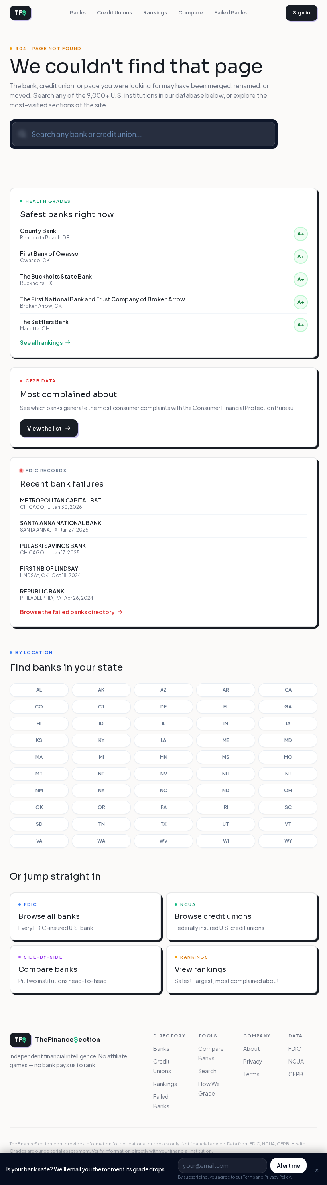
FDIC (294, 1048)
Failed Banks (230, 12)
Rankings (155, 12)
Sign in (301, 12)
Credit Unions (114, 12)
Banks (78, 12)
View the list (44, 428)
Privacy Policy (277, 1177)
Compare (190, 12)
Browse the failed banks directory (67, 611)
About (251, 1048)
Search (207, 1070)
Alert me (288, 1165)
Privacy (252, 1061)
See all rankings (41, 342)
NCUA (296, 1061)
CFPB (295, 1074)
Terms (251, 1074)
